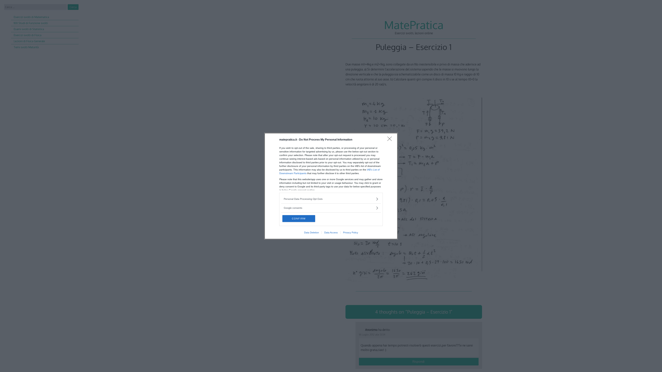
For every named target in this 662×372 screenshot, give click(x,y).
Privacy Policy (350, 232)
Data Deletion (311, 232)
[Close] (390, 140)
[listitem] (331, 199)
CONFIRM (299, 218)
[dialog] (331, 186)
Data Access (331, 232)
